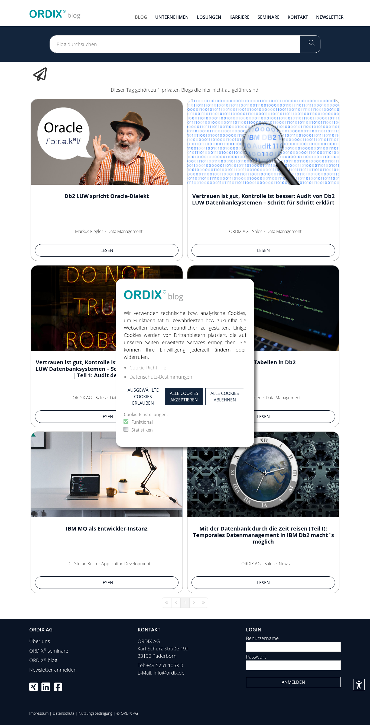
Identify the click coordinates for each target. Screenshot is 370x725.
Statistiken (142, 430)
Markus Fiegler (89, 231)
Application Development (125, 564)
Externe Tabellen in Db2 (263, 362)
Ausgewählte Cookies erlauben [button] (143, 396)
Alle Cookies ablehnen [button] (224, 396)
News (284, 564)
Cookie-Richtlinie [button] (147, 367)
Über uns (39, 641)
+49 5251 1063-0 (164, 665)
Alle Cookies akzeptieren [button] (184, 396)
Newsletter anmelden (53, 669)
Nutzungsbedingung (95, 713)
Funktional (142, 422)
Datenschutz (63, 713)
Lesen (106, 250)
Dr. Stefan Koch (82, 564)
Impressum (38, 713)
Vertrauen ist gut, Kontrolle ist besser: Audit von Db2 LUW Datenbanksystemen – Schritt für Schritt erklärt (263, 199)
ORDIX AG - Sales (245, 231)
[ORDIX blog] (55, 12)
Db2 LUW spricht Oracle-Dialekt (106, 196)
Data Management (125, 231)
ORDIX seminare (48, 650)
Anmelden (293, 682)
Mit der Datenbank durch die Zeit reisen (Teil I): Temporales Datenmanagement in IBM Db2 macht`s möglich (263, 535)
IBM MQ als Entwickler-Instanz (107, 528)
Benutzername (262, 638)
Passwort (256, 656)
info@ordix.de (169, 672)
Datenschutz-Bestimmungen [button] (160, 376)
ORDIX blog (43, 660)
